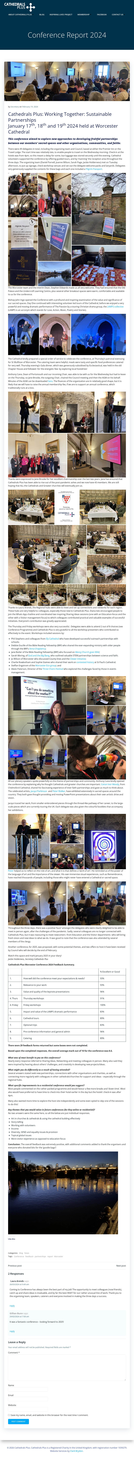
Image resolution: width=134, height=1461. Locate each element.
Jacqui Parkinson (39, 791)
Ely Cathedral (52, 638)
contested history (85, 662)
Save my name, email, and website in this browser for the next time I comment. (49, 1415)
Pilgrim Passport (94, 169)
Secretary (15, 106)
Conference (19, 1256)
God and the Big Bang (38, 655)
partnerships (40, 1256)
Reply (12, 1305)
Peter (10, 870)
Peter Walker (58, 791)
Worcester (58, 1256)
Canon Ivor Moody (110, 784)
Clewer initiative (78, 658)
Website (12, 1405)
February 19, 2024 (30, 106)
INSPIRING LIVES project (61, 14)
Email (10, 1395)
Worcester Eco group (45, 665)
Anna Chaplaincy (37, 648)
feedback (29, 1256)
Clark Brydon (76, 1451)
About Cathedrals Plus (20, 14)
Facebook (102, 14)
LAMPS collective (115, 306)
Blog (41, 14)
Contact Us (117, 14)
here (50, 381)
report (50, 1256)
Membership (83, 14)
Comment (14, 1352)
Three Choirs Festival (53, 668)
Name (11, 1385)
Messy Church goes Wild (87, 652)
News (26, 1253)
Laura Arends (17, 1281)
